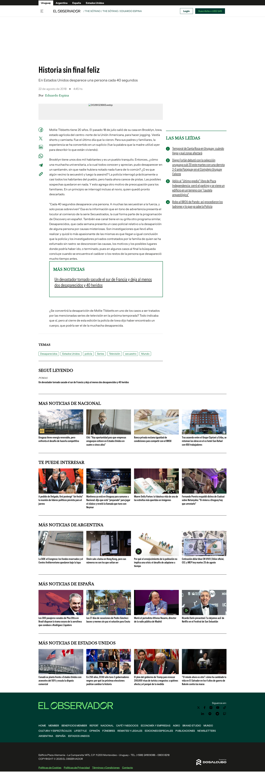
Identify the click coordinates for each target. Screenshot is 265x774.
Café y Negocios (127, 725)
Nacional (107, 725)
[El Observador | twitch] (225, 714)
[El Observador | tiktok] (225, 707)
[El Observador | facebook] (204, 707)
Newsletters (206, 730)
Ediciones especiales (159, 730)
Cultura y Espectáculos (55, 730)
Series (100, 353)
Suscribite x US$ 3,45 (210, 11)
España (76, 2)
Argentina (61, 2)
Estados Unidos (95, 2)
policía (88, 353)
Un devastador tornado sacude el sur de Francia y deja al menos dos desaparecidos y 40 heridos (83, 382)
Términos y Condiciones (106, 767)
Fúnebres (108, 730)
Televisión (114, 353)
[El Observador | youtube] (217, 707)
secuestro (130, 353)
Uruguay (46, 2)
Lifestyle (80, 730)
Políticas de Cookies (49, 767)
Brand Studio (191, 725)
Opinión (94, 730)
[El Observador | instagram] (211, 707)
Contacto (127, 767)
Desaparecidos (48, 353)
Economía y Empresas (155, 725)
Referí (94, 725)
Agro (176, 725)
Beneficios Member (74, 725)
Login (186, 11)
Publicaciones (185, 730)
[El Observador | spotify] (210, 714)
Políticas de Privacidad (77, 767)
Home (42, 725)
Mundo (145, 353)
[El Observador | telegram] (217, 714)
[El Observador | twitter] (198, 707)
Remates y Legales (129, 730)
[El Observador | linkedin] (202, 714)
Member (53, 725)
